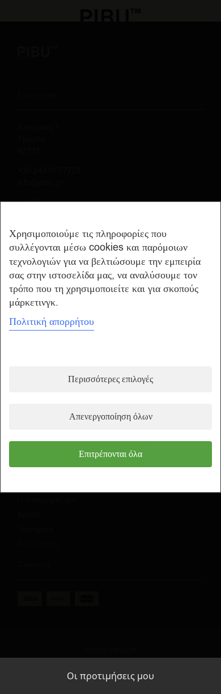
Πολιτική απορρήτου (51, 321)
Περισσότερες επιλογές (110, 379)
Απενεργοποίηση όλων (110, 417)
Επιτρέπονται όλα (110, 454)
